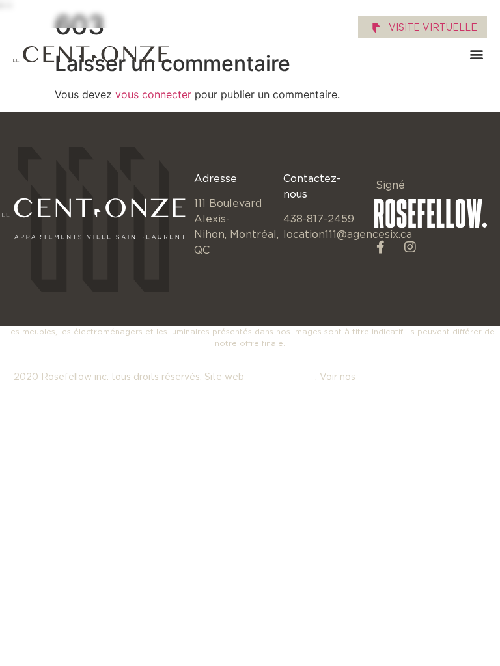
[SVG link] (91, 54)
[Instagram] (410, 247)
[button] (476, 54)
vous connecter (153, 94)
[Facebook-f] (381, 247)
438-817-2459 (318, 218)
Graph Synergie (281, 376)
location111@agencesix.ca (347, 234)
